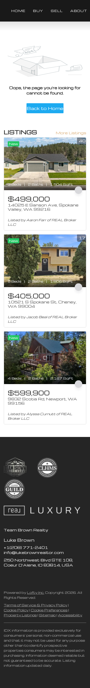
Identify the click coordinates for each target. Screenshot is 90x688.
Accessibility (70, 615)
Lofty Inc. (35, 592)
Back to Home (45, 108)
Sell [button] (57, 11)
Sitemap (47, 615)
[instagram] (27, 576)
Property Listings (20, 615)
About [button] (78, 11)
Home (18, 11)
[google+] (47, 576)
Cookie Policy (16, 610)
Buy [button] (38, 11)
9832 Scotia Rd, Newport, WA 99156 (42, 401)
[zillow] (17, 576)
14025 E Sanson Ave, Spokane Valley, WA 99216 (43, 207)
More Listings (71, 132)
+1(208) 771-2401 (26, 547)
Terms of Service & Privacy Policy (35, 605)
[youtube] (37, 576)
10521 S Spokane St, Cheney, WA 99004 (42, 304)
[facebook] (7, 576)
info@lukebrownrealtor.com (34, 552)
